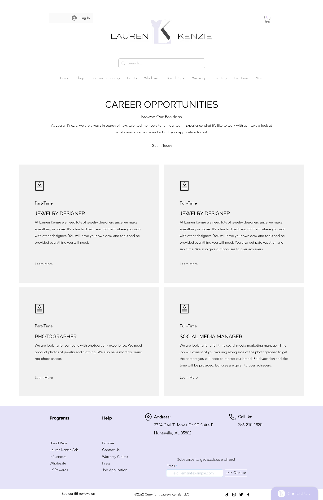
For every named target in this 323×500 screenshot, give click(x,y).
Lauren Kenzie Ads (64, 449)
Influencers (58, 456)
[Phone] (232, 417)
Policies (108, 443)
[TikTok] (227, 494)
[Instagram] (234, 494)
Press (106, 463)
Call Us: (245, 416)
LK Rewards (59, 470)
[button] (267, 19)
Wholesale (58, 463)
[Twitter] (241, 494)
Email (171, 466)
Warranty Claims (115, 456)
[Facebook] (248, 494)
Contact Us (110, 449)
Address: (162, 417)
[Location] (148, 417)
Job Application (114, 470)
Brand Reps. (59, 443)
